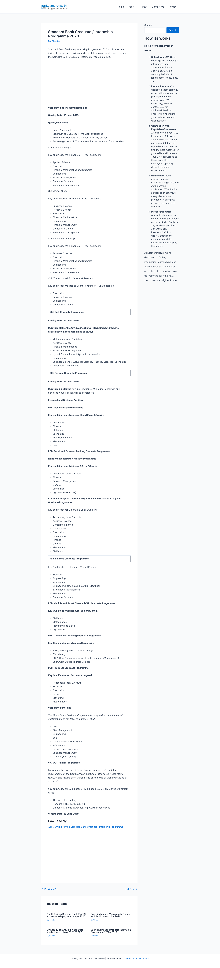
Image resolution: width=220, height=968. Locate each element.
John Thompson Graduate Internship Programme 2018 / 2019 (111, 931)
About (144, 6)
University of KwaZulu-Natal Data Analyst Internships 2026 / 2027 (65, 931)
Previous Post (50, 889)
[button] (135, 6)
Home (120, 6)
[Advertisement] (89, 86)
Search (148, 25)
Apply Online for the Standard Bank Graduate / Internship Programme (85, 826)
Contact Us (158, 6)
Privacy (172, 6)
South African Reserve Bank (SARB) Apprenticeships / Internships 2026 (66, 915)
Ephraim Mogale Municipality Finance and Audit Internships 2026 (111, 915)
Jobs (131, 6)
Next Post (130, 889)
